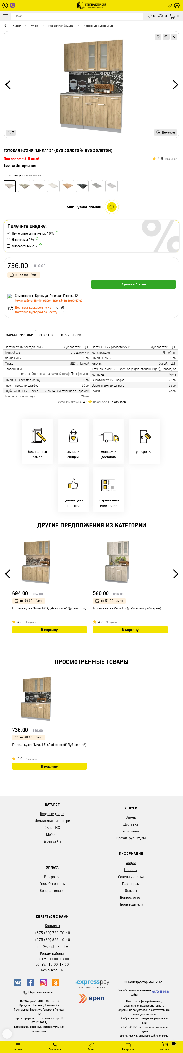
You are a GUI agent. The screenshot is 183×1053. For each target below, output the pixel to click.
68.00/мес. (26, 275)
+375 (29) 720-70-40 (52, 932)
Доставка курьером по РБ (33, 307)
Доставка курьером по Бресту (36, 312)
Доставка (130, 824)
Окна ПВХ (52, 827)
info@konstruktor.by (52, 946)
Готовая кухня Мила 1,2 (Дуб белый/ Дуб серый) (127, 608)
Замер (131, 817)
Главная (16, 25)
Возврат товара (52, 890)
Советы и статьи (131, 876)
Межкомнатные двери (52, 820)
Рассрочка (52, 876)
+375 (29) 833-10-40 (52, 939)
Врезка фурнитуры (131, 838)
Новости (130, 869)
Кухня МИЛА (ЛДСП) (60, 25)
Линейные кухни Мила (98, 25)
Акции (131, 863)
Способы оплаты (52, 883)
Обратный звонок (40, 992)
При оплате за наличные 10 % (33, 234)
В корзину (49, 629)
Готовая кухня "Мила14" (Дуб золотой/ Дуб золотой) (49, 608)
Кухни (34, 25)
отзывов (117, 402)
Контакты (52, 926)
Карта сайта (52, 841)
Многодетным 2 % (24, 246)
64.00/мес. (31, 601)
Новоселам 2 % (23, 240)
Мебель (52, 834)
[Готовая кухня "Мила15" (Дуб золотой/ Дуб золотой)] (91, 86)
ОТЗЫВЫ (71, 335)
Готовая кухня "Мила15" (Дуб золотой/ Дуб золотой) (49, 745)
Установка (131, 831)
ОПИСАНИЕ (47, 335)
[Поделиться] (174, 37)
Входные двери (52, 813)
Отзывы (131, 890)
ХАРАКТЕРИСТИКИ (19, 335)
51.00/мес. (112, 601)
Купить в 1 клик (133, 284)
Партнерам (131, 883)
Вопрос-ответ (131, 897)
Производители (131, 904)
